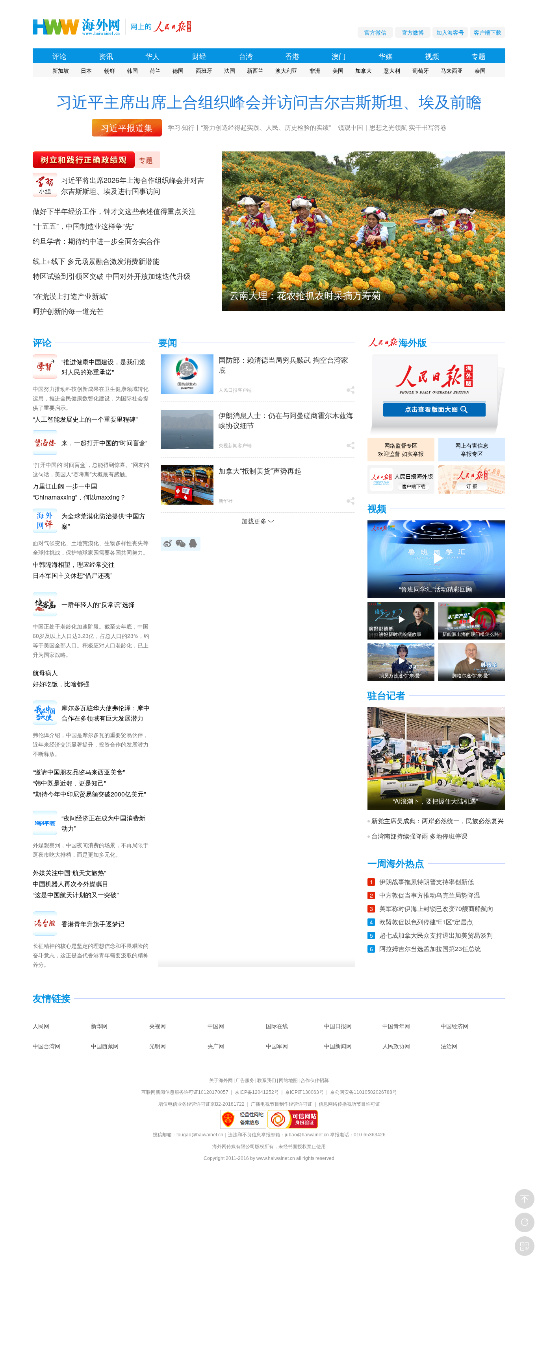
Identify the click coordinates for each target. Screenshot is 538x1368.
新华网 (99, 1026)
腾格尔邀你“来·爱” (471, 675)
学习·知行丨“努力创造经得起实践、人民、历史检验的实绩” (249, 127)
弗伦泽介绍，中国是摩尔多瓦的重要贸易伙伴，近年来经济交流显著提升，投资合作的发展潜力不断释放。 (90, 744)
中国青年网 (396, 1026)
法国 (229, 70)
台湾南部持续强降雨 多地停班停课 (419, 836)
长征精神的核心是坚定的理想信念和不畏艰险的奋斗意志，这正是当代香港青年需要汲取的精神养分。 (90, 955)
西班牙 (204, 70)
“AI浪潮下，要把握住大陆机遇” (435, 801)
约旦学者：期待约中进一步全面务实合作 (96, 241)
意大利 (392, 70)
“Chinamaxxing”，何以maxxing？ (79, 496)
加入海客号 (450, 32)
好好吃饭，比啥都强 (61, 683)
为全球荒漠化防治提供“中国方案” (103, 521)
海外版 (413, 342)
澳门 (339, 56)
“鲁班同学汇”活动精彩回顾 (435, 589)
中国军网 (277, 1046)
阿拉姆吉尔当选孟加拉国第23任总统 (430, 948)
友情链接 (51, 998)
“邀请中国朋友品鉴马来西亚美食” (79, 771)
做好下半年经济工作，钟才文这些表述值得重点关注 (114, 211)
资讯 (106, 56)
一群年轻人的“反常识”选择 (98, 604)
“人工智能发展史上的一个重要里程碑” (85, 419)
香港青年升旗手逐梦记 (92, 923)
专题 (478, 56)
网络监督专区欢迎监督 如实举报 (401, 449)
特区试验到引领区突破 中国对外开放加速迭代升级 (112, 276)
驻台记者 (386, 695)
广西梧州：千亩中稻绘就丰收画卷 (300, 295)
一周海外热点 (395, 863)
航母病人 (45, 672)
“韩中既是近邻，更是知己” (69, 782)
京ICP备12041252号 (257, 1092)
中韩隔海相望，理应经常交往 (74, 564)
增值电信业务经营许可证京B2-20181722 (201, 1104)
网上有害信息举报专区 (471, 449)
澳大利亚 (286, 70)
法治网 (449, 1046)
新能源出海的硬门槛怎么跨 (470, 634)
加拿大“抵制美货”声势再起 (260, 470)
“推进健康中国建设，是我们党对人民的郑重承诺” (103, 366)
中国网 (216, 1026)
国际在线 (277, 1026)
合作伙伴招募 (315, 1080)
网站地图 (288, 1080)
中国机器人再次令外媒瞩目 (70, 883)
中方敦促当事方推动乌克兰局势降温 (429, 895)
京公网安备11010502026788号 (363, 1092)
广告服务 (245, 1080)
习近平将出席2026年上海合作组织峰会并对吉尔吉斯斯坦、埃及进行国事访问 (132, 185)
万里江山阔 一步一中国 (65, 485)
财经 (199, 56)
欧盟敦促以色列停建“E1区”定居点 (426, 921)
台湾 (246, 56)
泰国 (480, 70)
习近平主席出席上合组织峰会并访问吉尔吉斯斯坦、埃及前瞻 (269, 101)
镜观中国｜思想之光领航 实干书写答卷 (392, 127)
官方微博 (413, 32)
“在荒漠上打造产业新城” (70, 296)
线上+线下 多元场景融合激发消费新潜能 (96, 261)
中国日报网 (338, 1026)
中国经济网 (454, 1026)
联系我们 (266, 1080)
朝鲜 (109, 70)
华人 (152, 56)
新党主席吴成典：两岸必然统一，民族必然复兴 (437, 821)
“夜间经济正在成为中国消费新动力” (103, 823)
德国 (178, 70)
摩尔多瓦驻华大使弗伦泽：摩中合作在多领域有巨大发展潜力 (105, 713)
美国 (337, 70)
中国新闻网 (338, 1046)
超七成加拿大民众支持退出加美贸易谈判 (436, 935)
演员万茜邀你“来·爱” (400, 675)
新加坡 (60, 70)
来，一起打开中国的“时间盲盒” (104, 442)
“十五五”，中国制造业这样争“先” (83, 226)
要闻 (167, 342)
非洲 (315, 70)
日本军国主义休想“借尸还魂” (72, 575)
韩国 (132, 70)
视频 (432, 56)
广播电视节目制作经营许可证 (281, 1104)
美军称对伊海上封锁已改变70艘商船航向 (436, 908)
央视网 (157, 1026)
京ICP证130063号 (304, 1092)
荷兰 (155, 70)
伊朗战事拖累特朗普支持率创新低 (426, 881)
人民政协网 (396, 1046)
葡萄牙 (420, 70)
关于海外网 (221, 1080)
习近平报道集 (127, 127)
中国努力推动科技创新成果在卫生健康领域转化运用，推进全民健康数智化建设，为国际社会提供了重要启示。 (90, 398)
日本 (86, 70)
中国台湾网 (46, 1046)
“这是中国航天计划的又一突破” (76, 894)
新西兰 (255, 70)
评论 (59, 56)
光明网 (157, 1046)
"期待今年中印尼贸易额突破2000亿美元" (89, 793)
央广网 (216, 1046)
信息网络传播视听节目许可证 (349, 1104)
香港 (292, 56)
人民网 (41, 1026)
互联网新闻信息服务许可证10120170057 (184, 1092)
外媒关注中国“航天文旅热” (69, 872)
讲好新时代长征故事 (400, 634)
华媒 (385, 56)
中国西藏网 (105, 1046)
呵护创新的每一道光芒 (68, 311)
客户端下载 (487, 32)
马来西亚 (452, 70)
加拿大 (363, 70)
